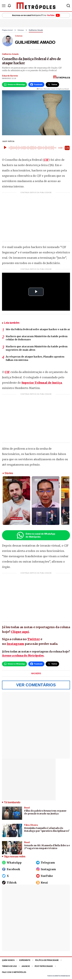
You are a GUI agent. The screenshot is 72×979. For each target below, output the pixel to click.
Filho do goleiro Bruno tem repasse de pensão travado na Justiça (45, 812)
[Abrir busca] (68, 5)
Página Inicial (7, 30)
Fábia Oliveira (31, 825)
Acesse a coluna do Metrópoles (23, 655)
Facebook (13, 869)
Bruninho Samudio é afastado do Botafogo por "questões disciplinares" (47, 830)
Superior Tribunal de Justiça (41, 382)
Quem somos (8, 960)
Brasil (27, 807)
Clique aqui (20, 632)
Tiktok (12, 882)
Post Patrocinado (44, 966)
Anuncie (26, 966)
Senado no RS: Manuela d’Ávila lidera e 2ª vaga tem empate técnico (47, 847)
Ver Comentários (36, 685)
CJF (46, 159)
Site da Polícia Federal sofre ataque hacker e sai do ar (38, 329)
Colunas (21, 30)
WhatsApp (14, 862)
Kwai (44, 882)
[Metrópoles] (36, 5)
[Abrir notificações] (9, 5)
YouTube (47, 876)
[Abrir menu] (4, 5)
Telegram (48, 862)
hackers (36, 673)
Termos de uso (9, 966)
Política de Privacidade (47, 960)
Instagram (15, 644)
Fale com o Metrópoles (14, 972)
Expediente (24, 960)
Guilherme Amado (36, 30)
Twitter (33, 639)
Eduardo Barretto (10, 76)
